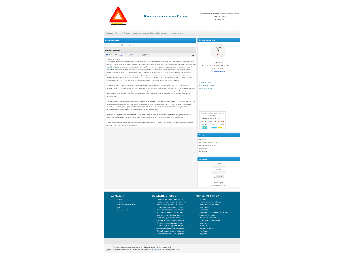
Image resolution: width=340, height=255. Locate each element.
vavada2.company (112, 67)
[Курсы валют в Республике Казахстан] (212, 129)
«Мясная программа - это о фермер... (171, 234)
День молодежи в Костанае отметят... (171, 223)
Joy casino (203, 234)
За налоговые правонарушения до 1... (171, 205)
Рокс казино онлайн (206, 228)
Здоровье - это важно (207, 215)
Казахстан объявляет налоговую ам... (171, 210)
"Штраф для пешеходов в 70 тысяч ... (171, 207)
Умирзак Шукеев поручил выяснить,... (171, 226)
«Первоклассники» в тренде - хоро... (170, 212)
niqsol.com (157, 249)
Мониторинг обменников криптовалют (213, 212)
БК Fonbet (202, 139)
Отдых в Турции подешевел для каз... (171, 220)
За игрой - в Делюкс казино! (209, 220)
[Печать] (193, 55)
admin (124, 55)
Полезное (116, 45)
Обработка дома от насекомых (168, 218)
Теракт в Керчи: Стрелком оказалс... (170, 215)
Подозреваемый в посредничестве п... (171, 202)
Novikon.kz (203, 226)
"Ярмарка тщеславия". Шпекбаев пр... (171, 199)
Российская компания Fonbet (209, 142)
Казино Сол (203, 223)
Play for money (204, 231)
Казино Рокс (203, 148)
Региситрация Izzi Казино (207, 145)
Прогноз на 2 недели (205, 88)
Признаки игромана (127, 45)
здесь (225, 185)
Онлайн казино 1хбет (207, 218)
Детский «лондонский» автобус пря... (171, 231)
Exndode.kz (203, 151)
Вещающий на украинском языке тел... (171, 228)
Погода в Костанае (204, 82)
